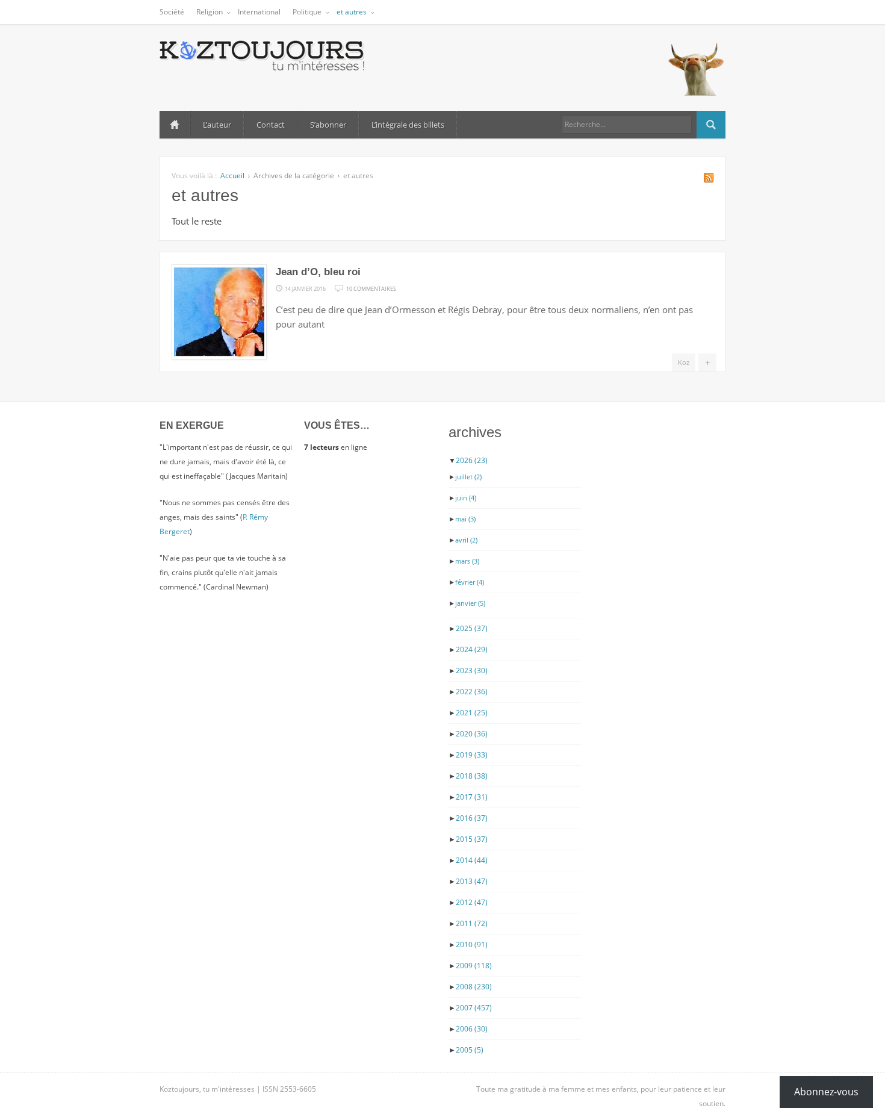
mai (465, 518)
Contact (270, 124)
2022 (472, 691)
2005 (469, 1050)
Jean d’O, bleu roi (318, 272)
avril (466, 539)
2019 (472, 755)
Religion (209, 12)
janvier (470, 603)
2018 (472, 776)
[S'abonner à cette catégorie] (708, 179)
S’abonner (328, 124)
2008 (474, 987)
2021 (472, 713)
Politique (307, 12)
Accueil (175, 124)
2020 (472, 734)
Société (172, 12)
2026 (472, 460)
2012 (472, 902)
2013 (472, 881)
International (259, 12)
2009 (474, 965)
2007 (474, 1008)
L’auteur (217, 124)
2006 (472, 1029)
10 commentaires (371, 288)
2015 (472, 839)
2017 (472, 797)
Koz (683, 362)
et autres (352, 12)
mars (467, 560)
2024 (472, 649)
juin (465, 497)
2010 (472, 944)
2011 (472, 923)
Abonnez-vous (826, 1091)
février (469, 581)
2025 (472, 628)
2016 (472, 818)
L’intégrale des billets (407, 124)
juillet (468, 476)
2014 (472, 860)
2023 (472, 670)
